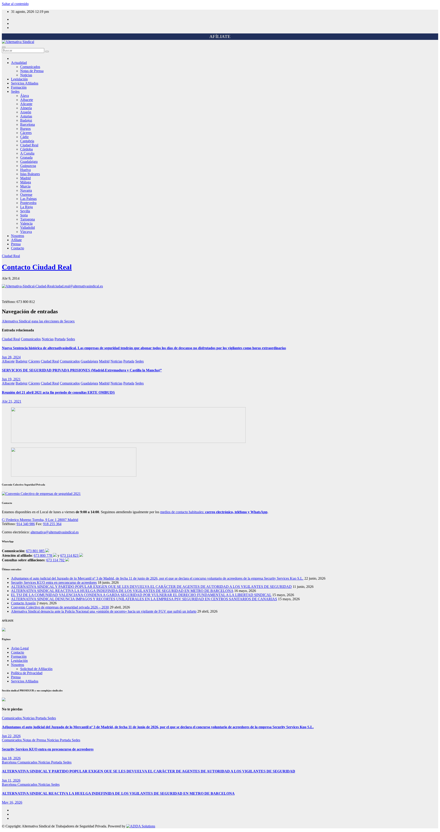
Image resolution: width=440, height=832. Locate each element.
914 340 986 (25, 524)
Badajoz (26, 120)
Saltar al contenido (15, 4)
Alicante (26, 104)
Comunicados (30, 67)
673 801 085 (35, 551)
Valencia (26, 223)
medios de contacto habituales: (213, 512)
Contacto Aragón (23, 603)
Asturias (26, 116)
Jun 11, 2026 (11, 780)
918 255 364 (52, 524)
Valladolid (27, 227)
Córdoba (26, 149)
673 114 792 (55, 560)
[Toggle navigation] (4, 47)
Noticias (26, 75)
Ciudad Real (29, 145)
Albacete (26, 100)
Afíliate (16, 240)
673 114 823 (69, 555)
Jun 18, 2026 (11, 758)
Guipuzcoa (28, 166)
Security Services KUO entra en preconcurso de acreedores (54, 582)
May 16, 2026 (12, 802)
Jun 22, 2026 (11, 736)
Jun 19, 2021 (11, 379)
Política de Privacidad (26, 673)
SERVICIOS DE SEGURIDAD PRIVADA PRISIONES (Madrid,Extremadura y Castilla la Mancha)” (82, 370)
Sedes (15, 91)
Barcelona (27, 124)
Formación (19, 87)
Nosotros (17, 236)
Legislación (19, 79)
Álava (24, 96)
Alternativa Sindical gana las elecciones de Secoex (38, 321)
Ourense (26, 194)
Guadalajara (29, 162)
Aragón (25, 112)
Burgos (25, 129)
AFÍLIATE (220, 36)
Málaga (25, 182)
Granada (26, 157)
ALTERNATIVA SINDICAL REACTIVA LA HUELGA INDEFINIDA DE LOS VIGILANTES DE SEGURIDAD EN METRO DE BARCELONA (122, 591)
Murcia (25, 186)
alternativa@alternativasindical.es (54, 532)
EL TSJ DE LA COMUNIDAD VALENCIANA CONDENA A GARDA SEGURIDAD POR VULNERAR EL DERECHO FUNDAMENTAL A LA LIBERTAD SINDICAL (141, 595)
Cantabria (27, 141)
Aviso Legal (20, 648)
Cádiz (24, 137)
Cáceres (26, 133)
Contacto (17, 248)
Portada (60, 339)
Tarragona (27, 219)
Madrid (25, 178)
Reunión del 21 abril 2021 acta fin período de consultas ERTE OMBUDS (58, 392)
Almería (26, 108)
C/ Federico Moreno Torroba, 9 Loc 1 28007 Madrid (40, 520)
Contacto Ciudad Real (37, 267)
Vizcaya (26, 232)
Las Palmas (28, 199)
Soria (24, 215)
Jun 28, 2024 (11, 357)
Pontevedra (28, 203)
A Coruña (27, 153)
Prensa (16, 244)
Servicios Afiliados (24, 83)
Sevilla (25, 211)
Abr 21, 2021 (11, 401)
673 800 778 (43, 555)
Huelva (25, 170)
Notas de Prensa (32, 71)
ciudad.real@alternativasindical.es (78, 286)
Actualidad (19, 63)
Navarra (26, 190)
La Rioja (26, 207)
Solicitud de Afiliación (36, 669)
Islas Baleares (30, 174)
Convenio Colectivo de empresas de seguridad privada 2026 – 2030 (60, 607)
